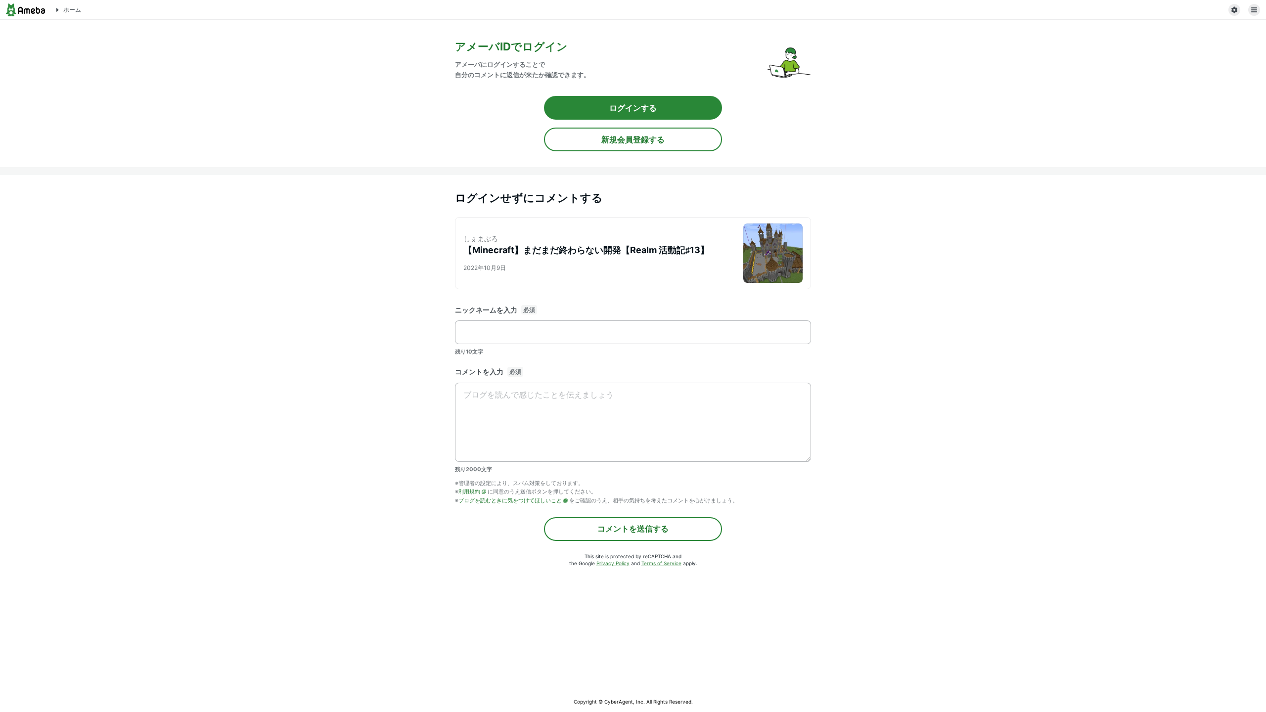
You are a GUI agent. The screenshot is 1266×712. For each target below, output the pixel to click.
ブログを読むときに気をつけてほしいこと (510, 500)
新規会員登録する (633, 139)
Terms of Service (661, 563)
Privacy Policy (613, 563)
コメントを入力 (479, 371)
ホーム (72, 9)
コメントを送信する (633, 529)
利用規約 (469, 491)
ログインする (633, 108)
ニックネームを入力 (486, 310)
